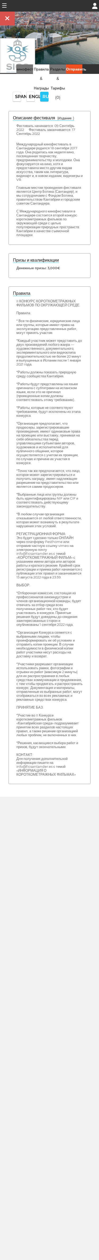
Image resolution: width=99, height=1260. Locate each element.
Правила (21, 293)
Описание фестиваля (43, 117)
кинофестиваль (29, 69)
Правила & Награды (41, 78)
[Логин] (94, 5)
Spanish (18, 96)
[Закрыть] (7, 19)
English (32, 96)
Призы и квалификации (36, 260)
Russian (46, 96)
